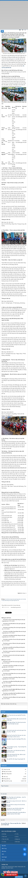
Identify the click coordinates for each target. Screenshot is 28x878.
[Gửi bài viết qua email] (20, 29)
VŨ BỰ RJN (6, 824)
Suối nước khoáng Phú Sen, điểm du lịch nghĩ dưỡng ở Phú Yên (16, 755)
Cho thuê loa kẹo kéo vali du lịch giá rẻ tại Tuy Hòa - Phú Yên (16, 731)
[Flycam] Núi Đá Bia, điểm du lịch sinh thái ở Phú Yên (16, 719)
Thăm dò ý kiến (5, 839)
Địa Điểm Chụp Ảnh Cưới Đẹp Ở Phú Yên (16, 739)
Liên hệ (16, 836)
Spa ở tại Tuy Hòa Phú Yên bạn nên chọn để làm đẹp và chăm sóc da (16, 736)
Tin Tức (16, 834)
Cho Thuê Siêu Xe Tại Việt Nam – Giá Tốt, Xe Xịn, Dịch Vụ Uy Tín (16, 797)
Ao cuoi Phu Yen (5, 823)
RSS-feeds (17, 841)
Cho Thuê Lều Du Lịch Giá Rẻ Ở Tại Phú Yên (16, 715)
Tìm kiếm (4, 841)
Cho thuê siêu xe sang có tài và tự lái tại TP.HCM (16, 805)
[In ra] (23, 29)
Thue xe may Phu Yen (15, 823)
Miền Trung (4, 848)
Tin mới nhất (4, 794)
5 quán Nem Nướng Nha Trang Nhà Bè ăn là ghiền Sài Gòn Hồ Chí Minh (16, 813)
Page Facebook (4, 786)
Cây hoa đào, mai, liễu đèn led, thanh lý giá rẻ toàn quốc (16, 751)
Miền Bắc (4, 845)
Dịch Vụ (3, 859)
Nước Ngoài (4, 857)
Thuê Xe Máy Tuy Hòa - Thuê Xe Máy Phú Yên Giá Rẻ (16, 747)
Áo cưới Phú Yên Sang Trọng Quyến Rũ (16, 759)
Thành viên (4, 836)
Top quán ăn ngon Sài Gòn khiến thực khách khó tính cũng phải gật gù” (15, 809)
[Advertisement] (14, 15)
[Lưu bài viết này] (25, 29)
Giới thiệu (4, 834)
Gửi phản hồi (19, 876)
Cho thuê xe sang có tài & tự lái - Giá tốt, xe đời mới (16, 801)
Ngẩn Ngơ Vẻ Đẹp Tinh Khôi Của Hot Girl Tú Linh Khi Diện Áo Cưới (16, 723)
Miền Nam (4, 851)
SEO (3, 854)
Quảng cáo (17, 839)
